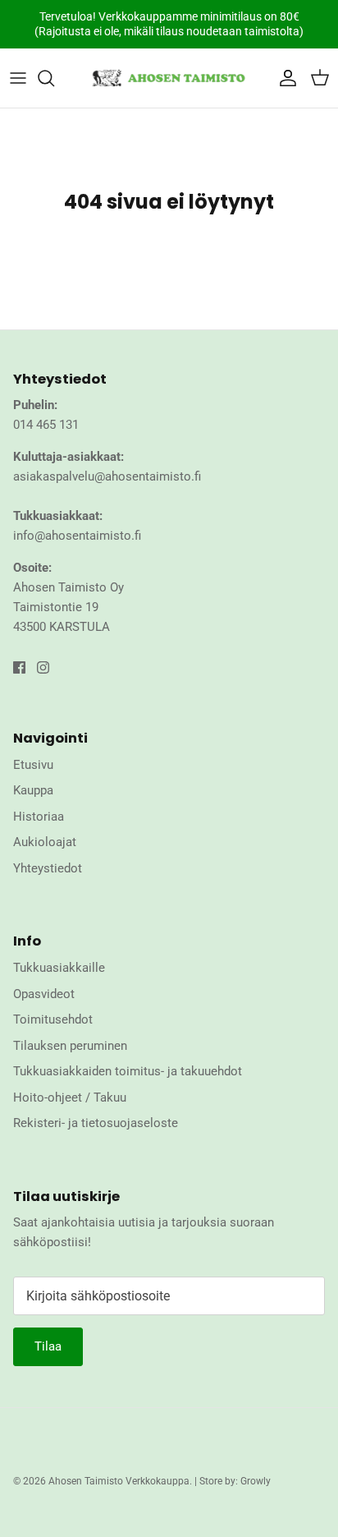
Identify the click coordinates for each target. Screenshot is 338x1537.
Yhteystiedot (47, 868)
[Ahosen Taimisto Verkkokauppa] (169, 78)
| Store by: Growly (232, 1481)
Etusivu (33, 764)
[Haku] (54, 78)
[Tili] (284, 78)
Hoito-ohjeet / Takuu (69, 1097)
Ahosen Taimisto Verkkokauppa (119, 1481)
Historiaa (38, 816)
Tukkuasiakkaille (59, 967)
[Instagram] (43, 667)
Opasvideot (44, 994)
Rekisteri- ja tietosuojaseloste (95, 1123)
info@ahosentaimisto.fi (77, 535)
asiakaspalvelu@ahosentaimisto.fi (107, 476)
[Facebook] (19, 667)
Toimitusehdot (53, 1019)
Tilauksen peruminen (70, 1045)
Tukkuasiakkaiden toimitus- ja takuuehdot (127, 1071)
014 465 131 (46, 424)
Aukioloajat (44, 842)
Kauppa (33, 790)
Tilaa (48, 1346)
